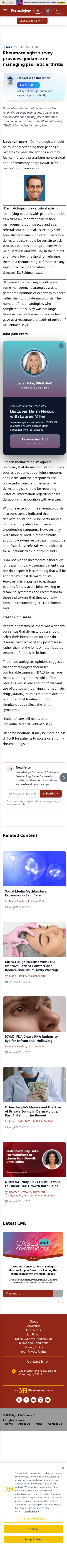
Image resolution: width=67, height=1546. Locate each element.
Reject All (33, 1529)
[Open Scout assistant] (48, 11)
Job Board (33, 1334)
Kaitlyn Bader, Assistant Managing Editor (30, 1195)
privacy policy (19, 804)
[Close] (63, 1468)
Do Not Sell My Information (33, 1339)
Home (9, 1423)
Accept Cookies (34, 1539)
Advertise (33, 1326)
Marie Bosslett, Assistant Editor (27, 901)
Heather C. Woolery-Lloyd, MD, (27, 1192)
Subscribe (49, 793)
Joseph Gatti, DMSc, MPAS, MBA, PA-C (31, 1121)
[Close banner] (62, 4)
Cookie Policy (31, 1511)
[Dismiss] (61, 345)
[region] (33, 1504)
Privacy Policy (33, 1347)
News (39, 1423)
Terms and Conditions (33, 1343)
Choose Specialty (29, 20)
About (33, 1321)
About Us (24, 1423)
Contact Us (33, 1330)
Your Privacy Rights (33, 1352)
